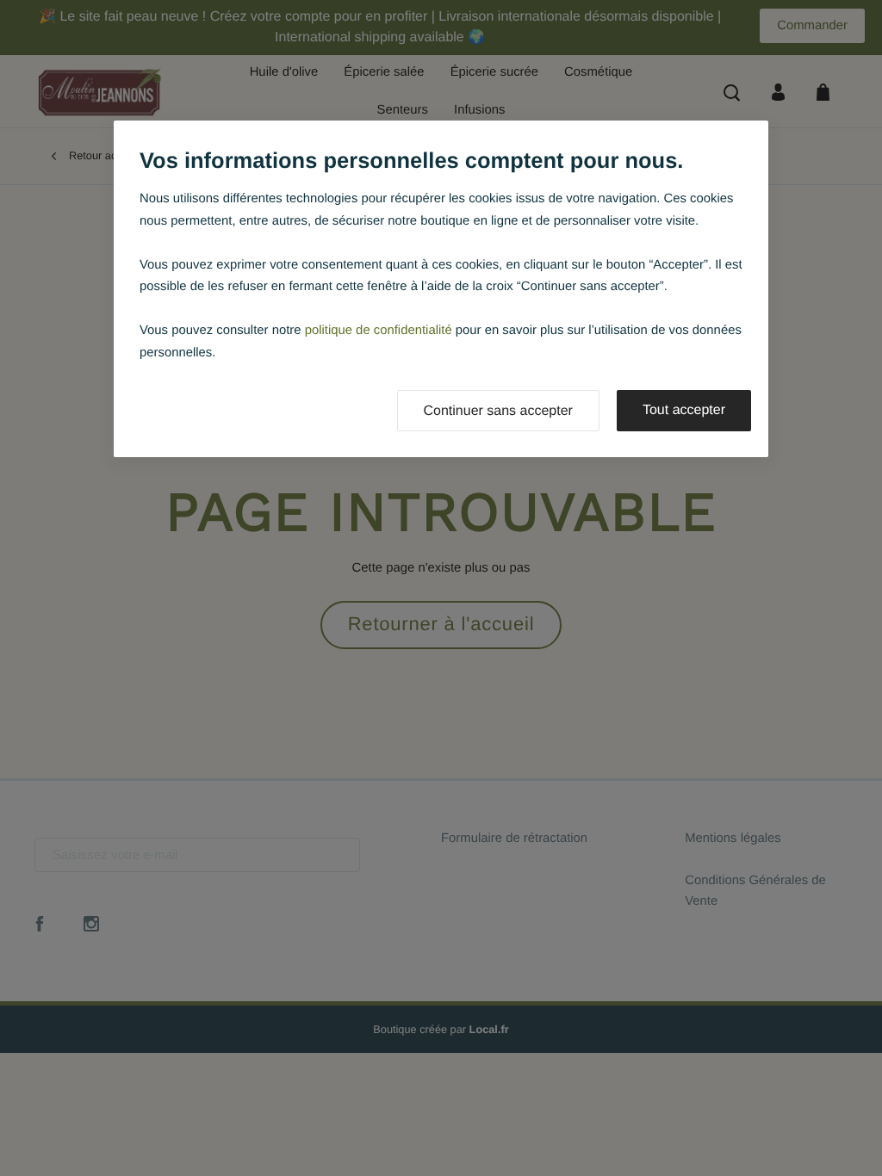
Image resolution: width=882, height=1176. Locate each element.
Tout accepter (684, 410)
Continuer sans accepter (498, 411)
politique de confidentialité (378, 330)
